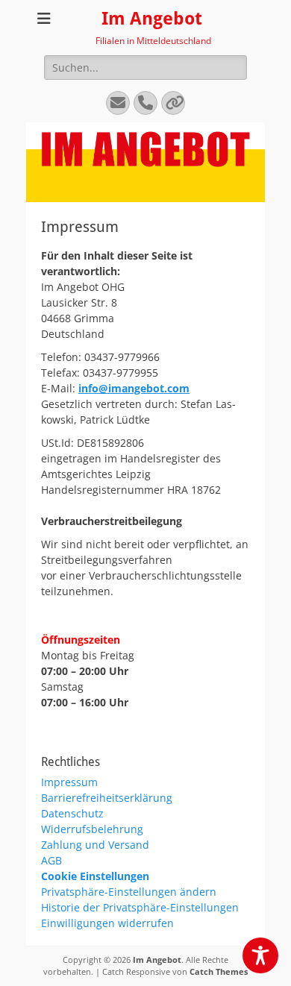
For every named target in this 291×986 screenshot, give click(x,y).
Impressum (69, 782)
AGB (51, 860)
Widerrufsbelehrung (92, 829)
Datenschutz (72, 813)
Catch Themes (219, 971)
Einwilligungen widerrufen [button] (107, 923)
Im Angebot (151, 18)
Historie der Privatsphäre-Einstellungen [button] (140, 907)
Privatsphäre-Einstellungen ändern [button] (128, 892)
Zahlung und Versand (95, 845)
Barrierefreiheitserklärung (106, 798)
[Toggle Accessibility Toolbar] (260, 955)
